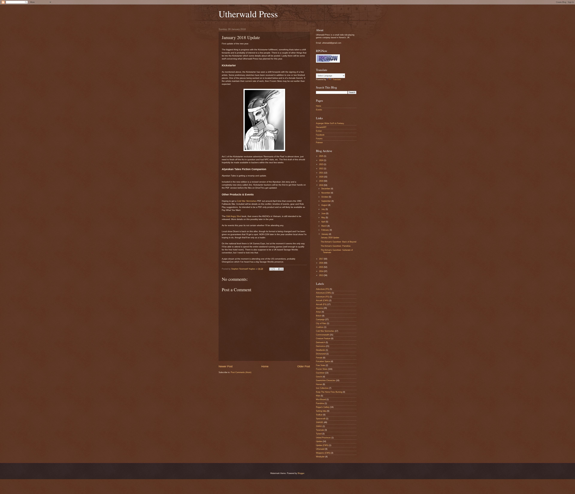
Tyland (319, 434)
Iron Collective (322, 388)
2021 (321, 173)
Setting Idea (321, 411)
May (323, 217)
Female (319, 358)
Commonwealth (322, 335)
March (324, 226)
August (324, 205)
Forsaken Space (323, 361)
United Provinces (323, 437)
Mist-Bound (321, 399)
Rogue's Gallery (323, 407)
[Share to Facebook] (279, 269)
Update (319, 441)
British (318, 316)
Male (318, 396)
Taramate (320, 430)
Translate (337, 79)
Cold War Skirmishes (247, 201)
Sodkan (319, 415)
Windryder (320, 457)
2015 (321, 267)
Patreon (319, 142)
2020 (321, 177)
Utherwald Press (248, 14)
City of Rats (321, 323)
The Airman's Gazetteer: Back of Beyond (338, 242)
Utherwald (320, 449)
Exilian (319, 131)
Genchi (319, 377)
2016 (321, 263)
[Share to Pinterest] (282, 269)
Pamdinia (320, 403)
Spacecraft (320, 418)
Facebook (320, 135)
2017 (321, 259)
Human (319, 384)
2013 (321, 275)
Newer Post (226, 366)
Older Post (303, 366)
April (323, 222)
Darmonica (320, 346)
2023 (321, 164)
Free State (320, 365)
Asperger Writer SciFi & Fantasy (330, 123)
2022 (321, 168)
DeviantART (321, 127)
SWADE (319, 422)
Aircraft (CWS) (322, 300)
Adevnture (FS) (322, 289)
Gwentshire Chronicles (325, 380)
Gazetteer (320, 373)
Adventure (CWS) (323, 293)
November (326, 193)
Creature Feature (323, 338)
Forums (319, 138)
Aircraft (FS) (321, 304)
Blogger (301, 473)
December (326, 188)
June (323, 213)
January (325, 234)
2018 (321, 185)
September (326, 201)
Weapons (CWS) (323, 453)
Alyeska (319, 308)
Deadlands (320, 350)
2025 (321, 156)
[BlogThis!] (273, 269)
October (325, 197)
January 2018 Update (330, 237)
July (323, 209)
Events (319, 110)
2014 (321, 271)
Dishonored (321, 354)
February (325, 230)
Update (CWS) (322, 445)
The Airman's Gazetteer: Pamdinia (335, 246)
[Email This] (270, 269)
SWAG (319, 426)
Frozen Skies (321, 369)
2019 (321, 181)
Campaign (320, 319)
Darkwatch (320, 342)
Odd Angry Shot (233, 216)
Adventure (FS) (322, 297)
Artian (318, 312)
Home (264, 366)
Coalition (319, 327)
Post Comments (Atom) (241, 372)
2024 (321, 160)
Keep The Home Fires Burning (329, 392)
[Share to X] (276, 269)
